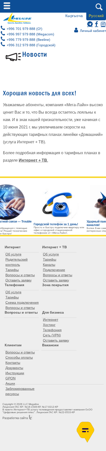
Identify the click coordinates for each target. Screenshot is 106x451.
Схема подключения (22, 302)
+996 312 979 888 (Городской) (30, 45)
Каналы (49, 265)
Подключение (54, 270)
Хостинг (49, 325)
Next (103, 197)
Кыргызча (74, 16)
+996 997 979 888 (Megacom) (30, 34)
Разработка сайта (15, 418)
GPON (10, 378)
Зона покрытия (55, 285)
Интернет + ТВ (54, 247)
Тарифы (12, 270)
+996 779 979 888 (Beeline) (28, 40)
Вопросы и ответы (20, 275)
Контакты (12, 363)
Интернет (13, 247)
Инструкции (14, 373)
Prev (3, 197)
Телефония (14, 285)
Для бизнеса (53, 312)
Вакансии (50, 345)
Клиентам (13, 345)
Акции (10, 383)
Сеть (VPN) (52, 335)
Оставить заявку (18, 280)
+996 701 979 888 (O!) (24, 29)
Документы (14, 368)
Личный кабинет (92, 31)
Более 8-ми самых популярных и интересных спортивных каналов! (78, 229)
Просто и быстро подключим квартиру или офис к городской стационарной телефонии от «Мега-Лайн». (30, 230)
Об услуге (13, 254)
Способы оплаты (19, 357)
